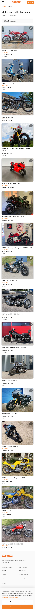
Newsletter (22, 579)
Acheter (4, 579)
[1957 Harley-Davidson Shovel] (17, 267)
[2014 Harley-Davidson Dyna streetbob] (17, 333)
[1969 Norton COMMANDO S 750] (17, 530)
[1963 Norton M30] (17, 103)
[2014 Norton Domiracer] (17, 367)
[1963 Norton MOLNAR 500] (17, 433)
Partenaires (22, 570)
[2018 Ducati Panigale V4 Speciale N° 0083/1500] (17, 234)
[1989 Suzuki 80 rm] (17, 497)
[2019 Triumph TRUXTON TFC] (17, 400)
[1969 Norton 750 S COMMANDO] (17, 300)
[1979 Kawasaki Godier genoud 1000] (17, 464)
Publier (30, 2)
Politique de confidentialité (10, 597)
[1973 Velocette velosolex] (17, 70)
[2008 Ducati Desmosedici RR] (17, 170)
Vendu (4, 583)
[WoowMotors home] (16, 2)
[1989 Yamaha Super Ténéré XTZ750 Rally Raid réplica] (17, 135)
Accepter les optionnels (17, 607)
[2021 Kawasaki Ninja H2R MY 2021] (17, 203)
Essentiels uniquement (17, 602)
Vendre (4, 574)
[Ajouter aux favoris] (31, 28)
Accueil (4, 6)
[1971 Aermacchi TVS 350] (17, 37)
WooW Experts (23, 574)
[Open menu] (3, 2)
